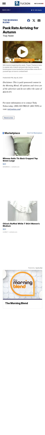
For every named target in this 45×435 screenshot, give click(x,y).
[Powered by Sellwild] (39, 268)
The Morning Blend (10, 21)
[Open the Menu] (4, 3)
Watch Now (38, 3)
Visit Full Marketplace (34, 133)
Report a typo (8, 117)
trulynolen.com (14, 109)
